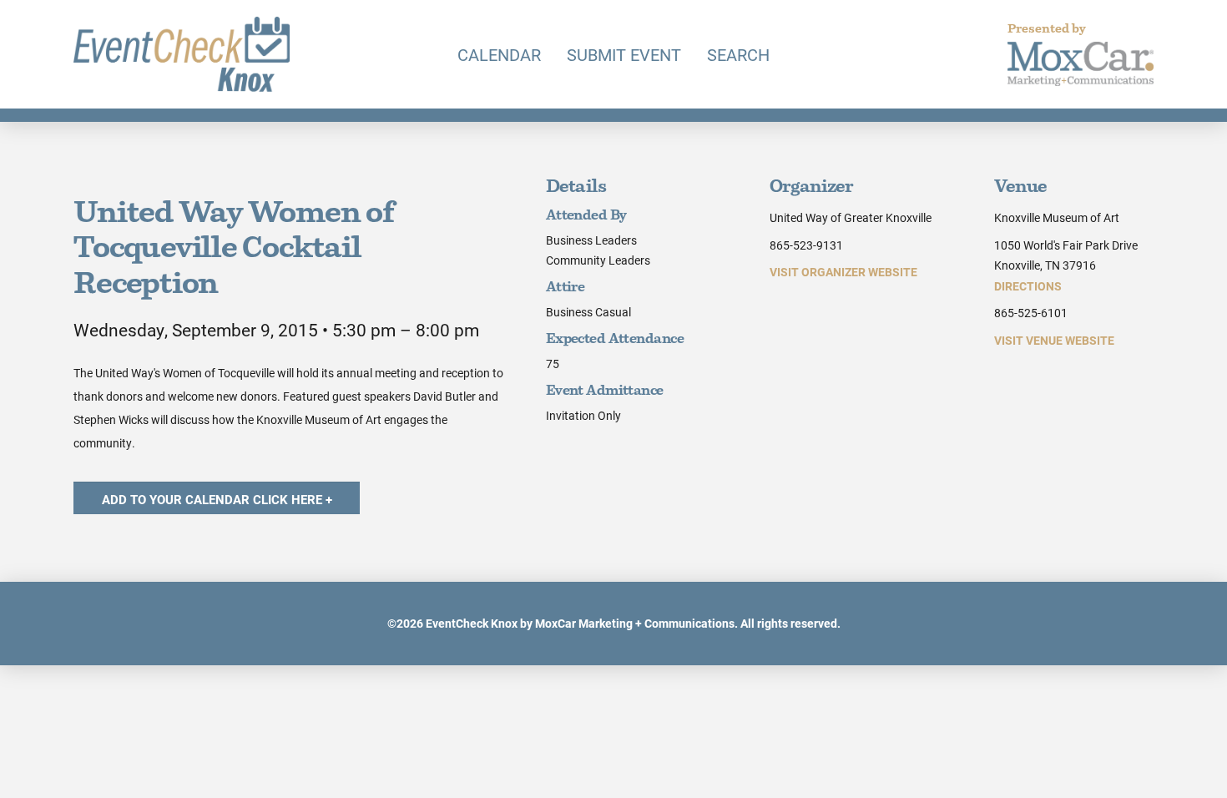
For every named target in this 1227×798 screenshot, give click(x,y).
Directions (1028, 286)
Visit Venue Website (1054, 340)
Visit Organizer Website (843, 272)
